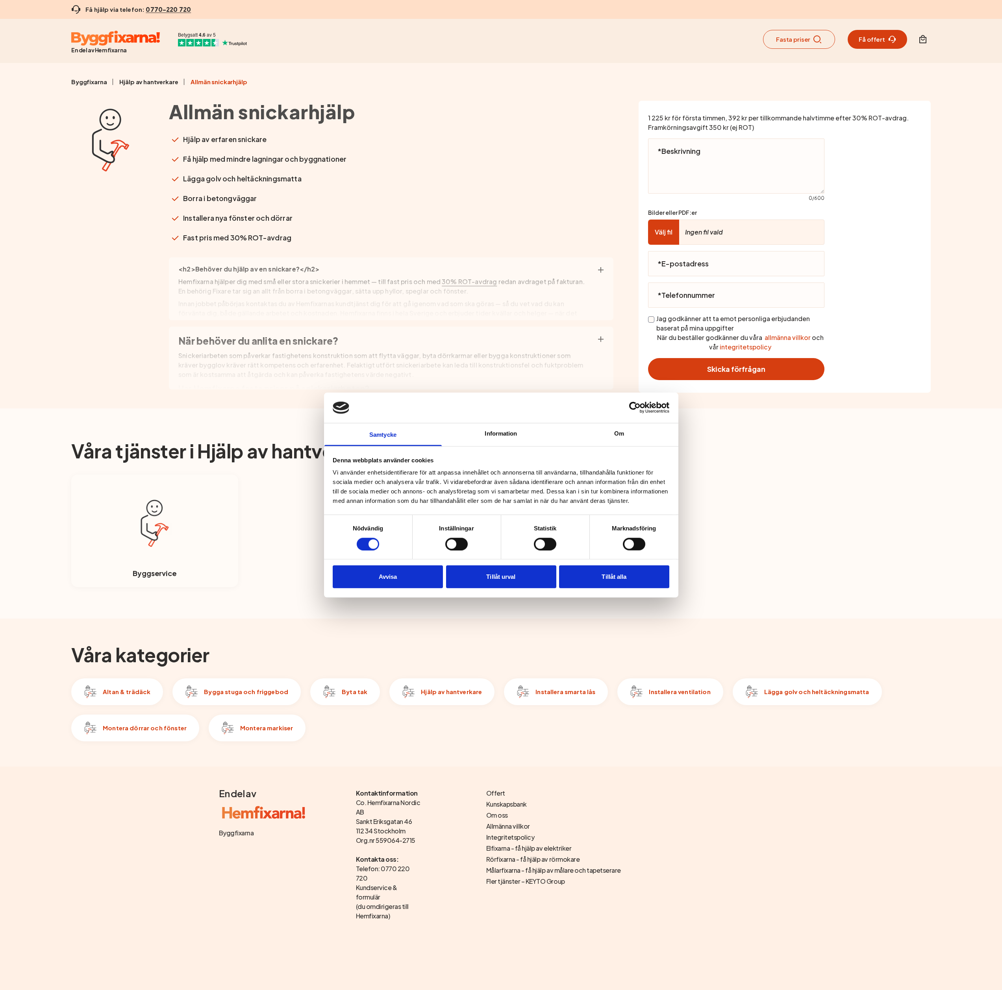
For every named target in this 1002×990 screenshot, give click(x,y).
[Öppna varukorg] (923, 39)
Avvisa (388, 576)
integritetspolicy (745, 347)
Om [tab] (619, 433)
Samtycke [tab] (382, 434)
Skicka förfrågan (736, 368)
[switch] (456, 543)
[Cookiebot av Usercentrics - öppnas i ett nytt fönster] (634, 408)
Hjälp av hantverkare (148, 82)
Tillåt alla (614, 576)
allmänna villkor (788, 337)
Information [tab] (501, 433)
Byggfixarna (89, 82)
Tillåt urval (500, 576)
